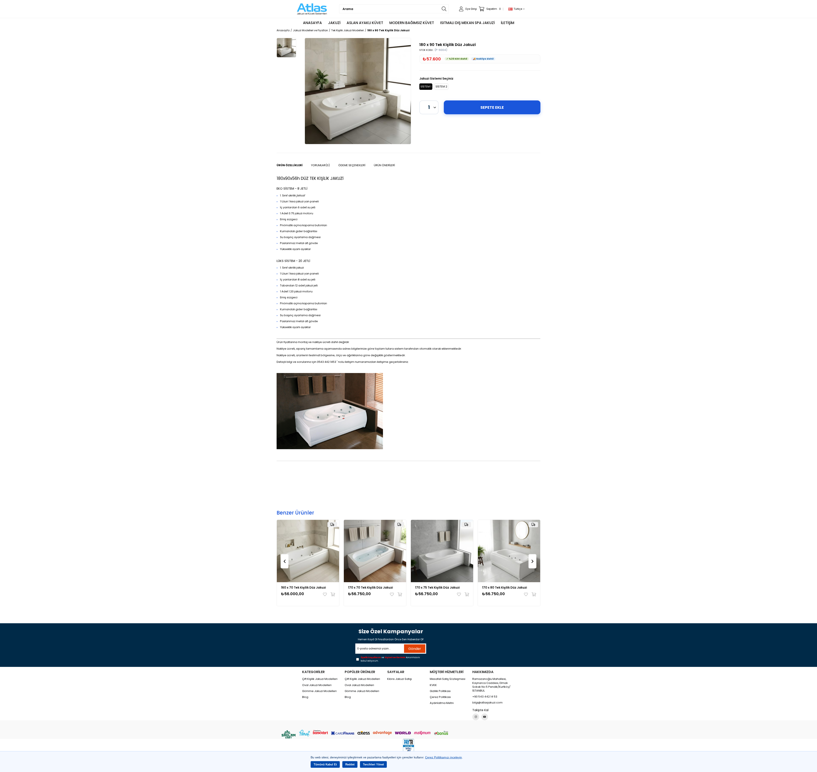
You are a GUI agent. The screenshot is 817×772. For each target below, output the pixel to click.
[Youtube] (484, 716)
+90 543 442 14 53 (484, 697)
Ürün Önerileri (384, 165)
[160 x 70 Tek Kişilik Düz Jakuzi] (308, 551)
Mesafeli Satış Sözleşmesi (447, 679)
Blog (305, 697)
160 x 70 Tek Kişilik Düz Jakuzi (303, 587)
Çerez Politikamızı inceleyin (443, 757)
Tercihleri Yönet (373, 764)
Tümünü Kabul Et (325, 764)
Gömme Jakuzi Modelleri (319, 691)
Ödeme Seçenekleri (351, 165)
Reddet (349, 764)
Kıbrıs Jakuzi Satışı (399, 679)
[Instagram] (475, 716)
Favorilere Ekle (326, 594)
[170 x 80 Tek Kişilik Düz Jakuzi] (509, 551)
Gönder (414, 648)
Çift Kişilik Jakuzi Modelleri (319, 679)
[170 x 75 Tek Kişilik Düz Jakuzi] (442, 551)
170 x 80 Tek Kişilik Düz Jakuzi (504, 587)
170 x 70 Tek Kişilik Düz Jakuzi (370, 587)
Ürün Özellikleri (290, 165)
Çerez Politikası (440, 697)
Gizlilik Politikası (440, 691)
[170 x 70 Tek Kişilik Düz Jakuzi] (375, 551)
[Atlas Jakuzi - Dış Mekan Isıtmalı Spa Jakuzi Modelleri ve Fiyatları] (312, 9)
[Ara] (444, 9)
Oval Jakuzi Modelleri (316, 685)
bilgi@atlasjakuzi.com (487, 703)
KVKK (433, 685)
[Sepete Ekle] (332, 594)
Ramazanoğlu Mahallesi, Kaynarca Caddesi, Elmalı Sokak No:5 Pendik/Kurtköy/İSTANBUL (491, 685)
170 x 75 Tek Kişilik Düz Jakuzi (437, 587)
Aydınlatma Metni (442, 703)
